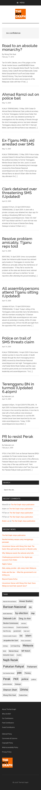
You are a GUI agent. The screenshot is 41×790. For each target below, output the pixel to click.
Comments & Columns (9, 738)
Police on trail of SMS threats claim (18, 340)
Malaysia (28, 645)
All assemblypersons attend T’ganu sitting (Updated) (20, 292)
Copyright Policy (7, 743)
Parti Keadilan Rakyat (8, 673)
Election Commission (10, 623)
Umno (24, 689)
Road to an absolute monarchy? (19, 47)
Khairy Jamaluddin (26, 640)
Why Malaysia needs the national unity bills (18, 553)
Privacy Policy (6, 752)
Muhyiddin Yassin (8, 655)
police (24, 679)
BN (30, 607)
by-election (21, 613)
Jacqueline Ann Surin (10, 640)
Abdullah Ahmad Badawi (9, 601)
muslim (19, 655)
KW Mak (5, 646)
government (17, 631)
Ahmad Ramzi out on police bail (20, 96)
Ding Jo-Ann (25, 618)
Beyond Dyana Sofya (9, 579)
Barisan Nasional (14, 607)
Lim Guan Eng (15, 646)
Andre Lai (5, 521)
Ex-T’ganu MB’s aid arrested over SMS (18, 142)
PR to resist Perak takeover (17, 438)
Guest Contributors (8, 727)
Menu (22, 3)
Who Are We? (6, 714)
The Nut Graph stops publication (22, 505)
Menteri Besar (14, 651)
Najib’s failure (7, 564)
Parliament (32, 667)
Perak (6, 679)
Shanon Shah (10, 689)
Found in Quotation (22, 627)
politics (33, 679)
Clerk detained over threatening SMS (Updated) (19, 193)
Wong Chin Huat (9, 695)
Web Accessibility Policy (10, 747)
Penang (28, 673)
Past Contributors (8, 723)
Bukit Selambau (7, 613)
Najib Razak (10, 660)
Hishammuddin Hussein (10, 636)
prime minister (7, 684)
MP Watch (26, 651)
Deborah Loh (9, 618)
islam (28, 635)
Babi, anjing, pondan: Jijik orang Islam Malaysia (19, 568)
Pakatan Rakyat (13, 666)
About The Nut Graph (9, 709)
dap (33, 613)
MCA (4, 651)
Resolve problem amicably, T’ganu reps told (17, 242)
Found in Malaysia (8, 627)
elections (23, 623)
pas (19, 672)
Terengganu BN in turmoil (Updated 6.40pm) (18, 388)
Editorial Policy (7, 734)
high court (26, 631)
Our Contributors (7, 718)
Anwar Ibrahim (25, 601)
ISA (21, 636)
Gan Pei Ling (7, 631)
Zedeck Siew (23, 695)
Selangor (18, 684)
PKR (15, 679)
